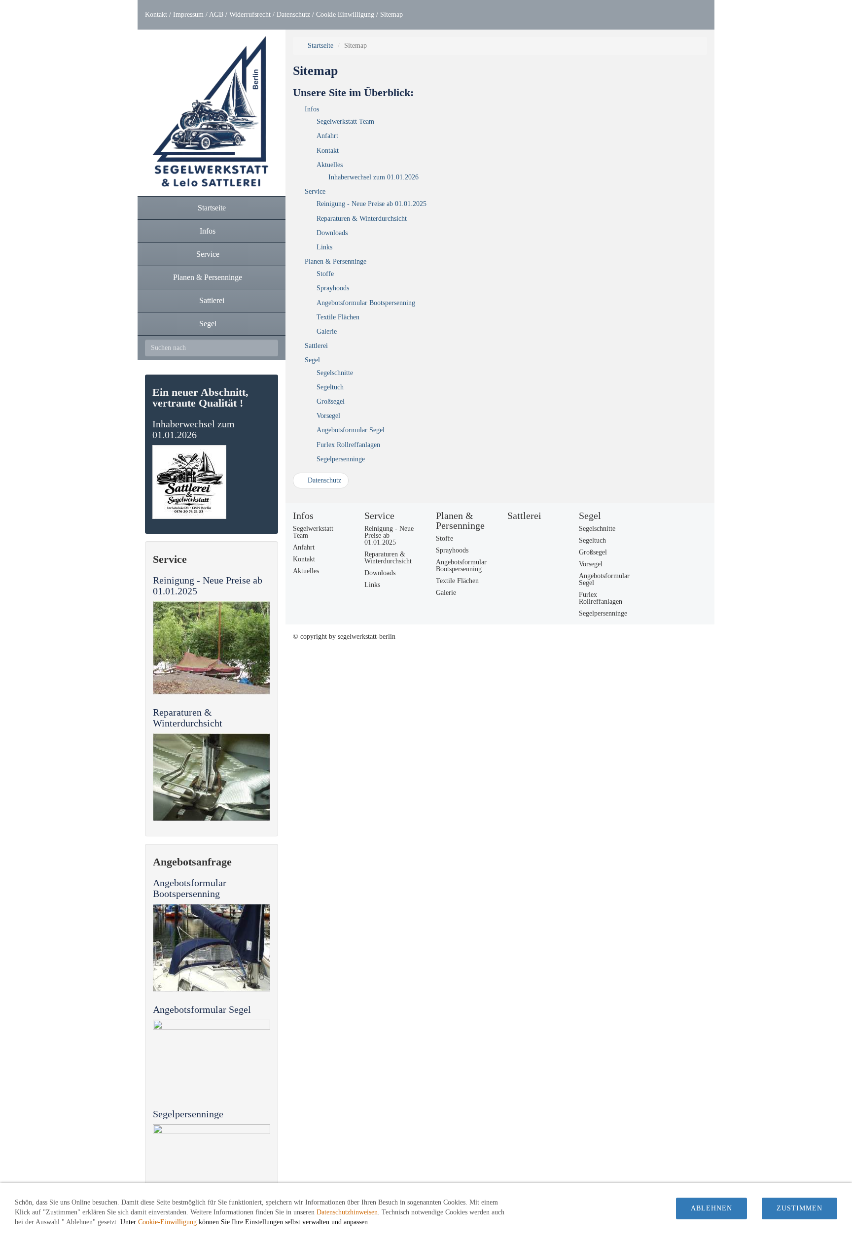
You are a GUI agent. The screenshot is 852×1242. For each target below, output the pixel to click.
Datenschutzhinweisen (347, 1212)
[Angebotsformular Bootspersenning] (211, 948)
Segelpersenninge (188, 1113)
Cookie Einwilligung (345, 14)
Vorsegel (328, 415)
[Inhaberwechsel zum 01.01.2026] (211, 482)
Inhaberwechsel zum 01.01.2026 (193, 429)
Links (324, 247)
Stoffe (325, 273)
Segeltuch (330, 387)
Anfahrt (327, 135)
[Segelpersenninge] (211, 1168)
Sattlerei (316, 345)
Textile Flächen (338, 317)
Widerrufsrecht (250, 14)
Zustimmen (799, 1208)
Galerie (327, 331)
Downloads (332, 233)
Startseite (319, 45)
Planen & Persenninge (335, 261)
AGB (216, 14)
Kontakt (156, 14)
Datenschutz (293, 14)
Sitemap (391, 14)
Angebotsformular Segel (202, 1009)
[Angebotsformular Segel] (211, 1058)
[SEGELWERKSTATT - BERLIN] (211, 112)
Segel (312, 360)
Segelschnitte (335, 373)
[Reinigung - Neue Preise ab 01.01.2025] (211, 647)
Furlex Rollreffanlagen (348, 444)
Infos (312, 109)
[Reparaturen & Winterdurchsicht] (211, 777)
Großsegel (331, 401)
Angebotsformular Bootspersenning (189, 888)
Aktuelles (330, 165)
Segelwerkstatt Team (345, 121)
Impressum (188, 14)
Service (315, 191)
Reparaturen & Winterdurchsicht (187, 717)
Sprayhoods (333, 288)
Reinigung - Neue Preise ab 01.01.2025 (371, 203)
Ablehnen (711, 1208)
